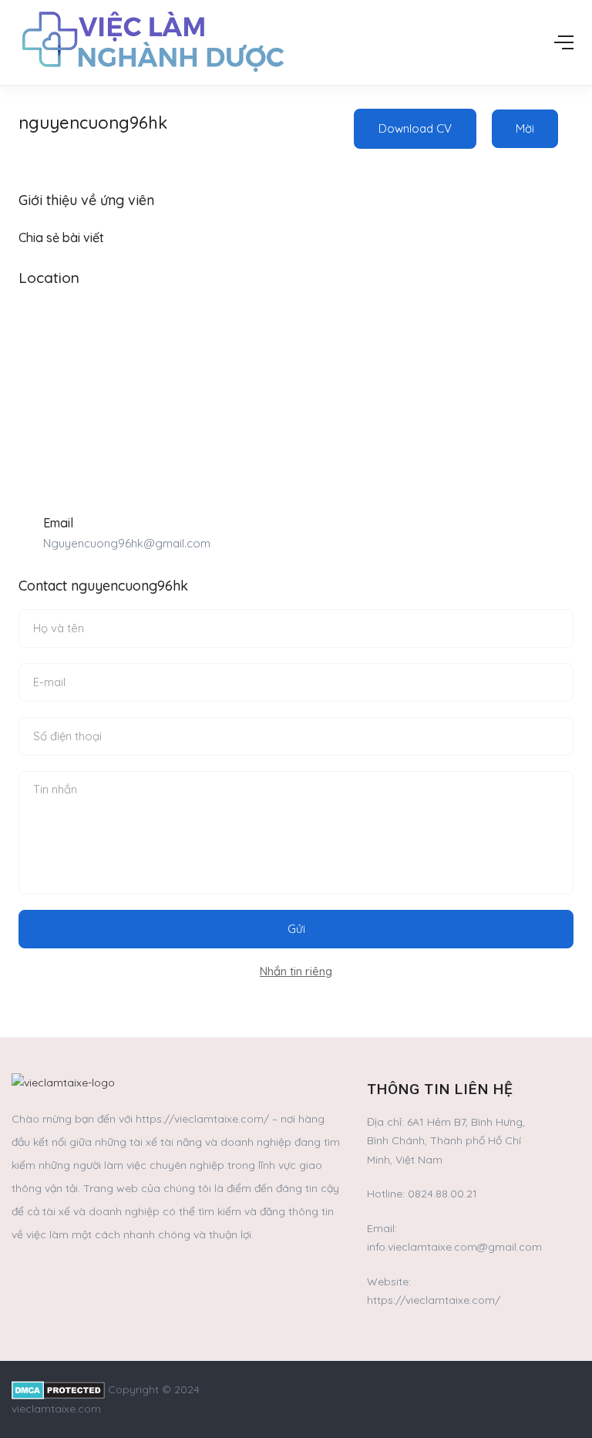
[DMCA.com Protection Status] (58, 1389)
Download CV (415, 128)
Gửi (296, 928)
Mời (525, 128)
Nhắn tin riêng (296, 971)
